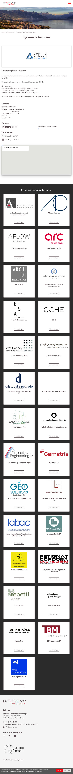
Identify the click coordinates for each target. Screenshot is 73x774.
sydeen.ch (11, 116)
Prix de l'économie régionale (13, 760)
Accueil (4, 32)
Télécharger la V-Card (12, 140)
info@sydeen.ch (12, 118)
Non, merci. (67, 770)
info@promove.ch (11, 727)
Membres (10, 32)
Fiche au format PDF (11, 136)
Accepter (59, 770)
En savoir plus (19, 222)
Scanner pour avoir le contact (47, 126)
